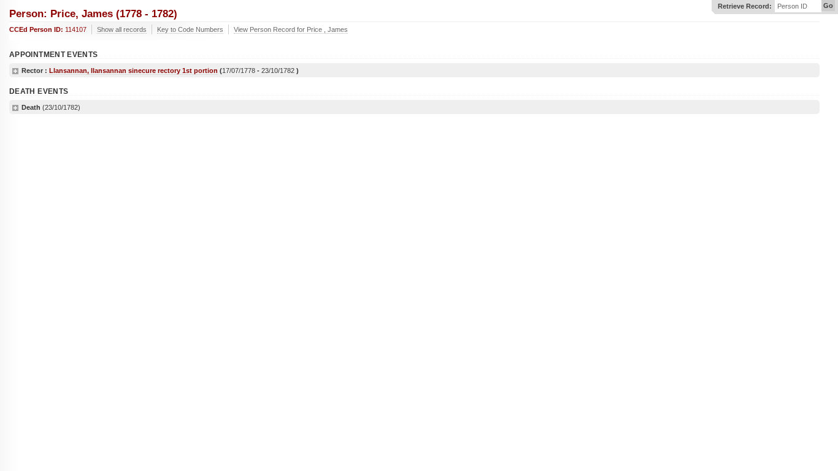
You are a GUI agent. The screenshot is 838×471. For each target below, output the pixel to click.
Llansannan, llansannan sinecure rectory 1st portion (133, 70)
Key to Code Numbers (190, 29)
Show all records (122, 29)
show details (15, 71)
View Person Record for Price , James (291, 29)
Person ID (792, 6)
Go (828, 5)
